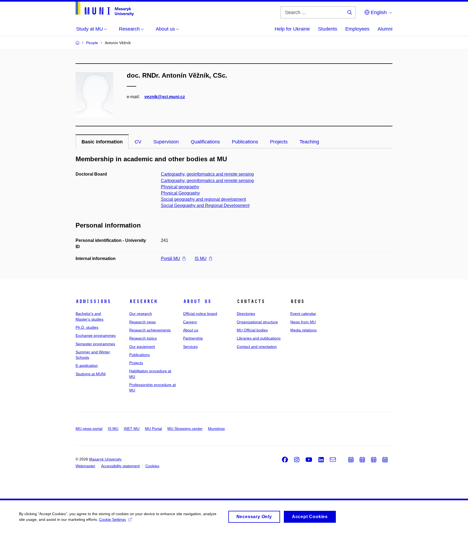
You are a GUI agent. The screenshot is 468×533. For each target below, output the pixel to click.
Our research (140, 313)
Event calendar (303, 313)
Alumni (385, 29)
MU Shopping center (185, 428)
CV (138, 141)
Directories (246, 313)
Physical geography (180, 187)
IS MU (201, 258)
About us (197, 301)
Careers (190, 322)
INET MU (131, 428)
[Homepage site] (105, 9)
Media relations (303, 330)
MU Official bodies (252, 330)
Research (143, 301)
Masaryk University (105, 459)
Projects (279, 141)
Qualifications (205, 141)
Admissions (93, 301)
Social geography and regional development (203, 199)
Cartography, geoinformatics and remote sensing (207, 174)
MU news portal (89, 428)
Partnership (193, 338)
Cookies (152, 466)
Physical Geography (180, 193)
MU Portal (153, 428)
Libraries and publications (259, 338)
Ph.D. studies (87, 327)
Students (327, 29)
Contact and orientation (257, 346)
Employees (357, 29)
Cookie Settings (112, 519)
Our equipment (142, 346)
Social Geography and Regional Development (205, 205)
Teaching (309, 141)
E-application (87, 365)
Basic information (102, 141)
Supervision (166, 141)
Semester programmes (95, 344)
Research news (142, 322)
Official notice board (200, 313)
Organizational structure (257, 322)
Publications (245, 141)
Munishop (216, 428)
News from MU (303, 322)
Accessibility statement (120, 466)
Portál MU (170, 258)
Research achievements (150, 330)
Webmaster (85, 466)
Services (190, 346)
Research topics (143, 338)
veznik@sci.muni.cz (164, 96)
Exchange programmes (96, 335)
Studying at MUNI (91, 374)
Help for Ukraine (292, 29)
